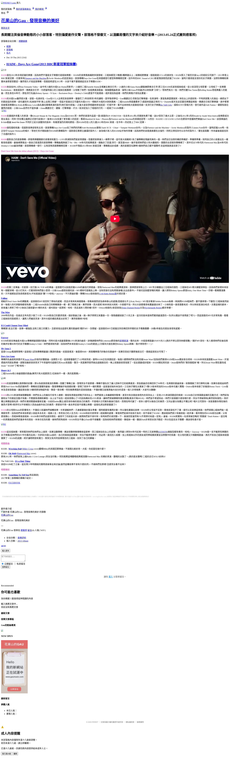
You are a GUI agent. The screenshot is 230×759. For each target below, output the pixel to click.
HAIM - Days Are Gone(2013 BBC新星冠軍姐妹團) (41, 64)
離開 (15, 754)
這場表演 (124, 341)
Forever (4, 338)
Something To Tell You (19, 475)
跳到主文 (5, 28)
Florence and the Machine (35, 78)
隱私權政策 (130, 722)
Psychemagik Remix (153, 308)
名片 (8, 53)
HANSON (162, 432)
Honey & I (6, 370)
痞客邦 (24, 530)
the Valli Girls (166, 105)
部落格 (9, 50)
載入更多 (5, 551)
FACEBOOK (14, 483)
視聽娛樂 (23, 41)
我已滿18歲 (6, 754)
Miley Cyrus (28, 449)
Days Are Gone (8, 356)
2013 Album (23, 541)
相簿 (8, 46)
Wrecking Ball (15, 449)
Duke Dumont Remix (131, 308)
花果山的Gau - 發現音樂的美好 (30, 20)
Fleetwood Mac (23, 453)
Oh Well (12, 453)
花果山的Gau (7, 515)
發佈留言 (5, 567)
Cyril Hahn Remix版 (108, 294)
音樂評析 (22, 538)
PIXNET (95, 722)
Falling (4, 298)
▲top (3, 545)
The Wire (5, 312)
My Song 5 (6, 348)
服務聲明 (140, 722)
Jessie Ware (29, 359)
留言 (30, 530)
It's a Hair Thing (22, 461)
